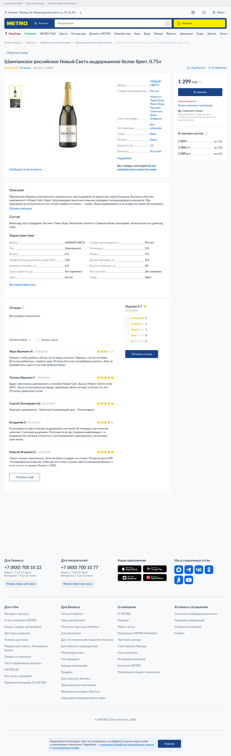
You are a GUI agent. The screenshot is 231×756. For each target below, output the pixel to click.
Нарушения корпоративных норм (83, 698)
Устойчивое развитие (132, 659)
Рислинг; (155, 108)
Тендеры (66, 672)
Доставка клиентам (17, 633)
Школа (211, 33)
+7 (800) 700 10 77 (79, 567)
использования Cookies (65, 748)
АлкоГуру (15, 33)
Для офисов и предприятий (79, 646)
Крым (153, 139)
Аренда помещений (74, 665)
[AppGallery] (155, 577)
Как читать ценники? (18, 676)
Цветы (63, 33)
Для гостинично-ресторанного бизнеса (87, 639)
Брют (153, 134)
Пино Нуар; (157, 104)
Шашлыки (186, 33)
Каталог (43, 23)
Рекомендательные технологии (139, 672)
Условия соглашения (188, 626)
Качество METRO (129, 665)
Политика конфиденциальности (195, 613)
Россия (154, 91)
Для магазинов (71, 633)
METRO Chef (48, 33)
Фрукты (171, 33)
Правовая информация (189, 620)
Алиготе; (156, 97)
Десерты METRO (100, 33)
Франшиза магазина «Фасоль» (81, 691)
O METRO (124, 613)
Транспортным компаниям (78, 685)
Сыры (200, 33)
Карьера (123, 620)
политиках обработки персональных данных (127, 744)
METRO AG (11, 669)
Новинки (30, 33)
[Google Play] (155, 568)
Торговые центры (129, 639)
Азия (137, 33)
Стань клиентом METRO (20, 620)
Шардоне (156, 118)
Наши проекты (127, 652)
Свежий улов (122, 33)
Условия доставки (13, 3)
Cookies (179, 633)
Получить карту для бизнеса (62, 3)
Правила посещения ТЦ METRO (25, 682)
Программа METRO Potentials (137, 633)
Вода (147, 33)
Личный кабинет (72, 613)
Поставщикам (70, 659)
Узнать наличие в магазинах (195, 105)
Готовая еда (78, 33)
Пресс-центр (126, 626)
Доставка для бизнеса (75, 678)
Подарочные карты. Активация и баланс (26, 648)
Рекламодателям (72, 652)
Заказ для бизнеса (35, 3)
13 (151, 145)
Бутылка (155, 151)
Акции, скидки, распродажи (23, 626)
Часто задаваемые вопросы (22, 663)
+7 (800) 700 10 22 (23, 567)
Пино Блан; (157, 100)
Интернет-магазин (16, 613)
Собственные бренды (132, 646)
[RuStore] (129, 577)
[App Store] (129, 568)
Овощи (158, 33)
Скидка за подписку (17, 656)
